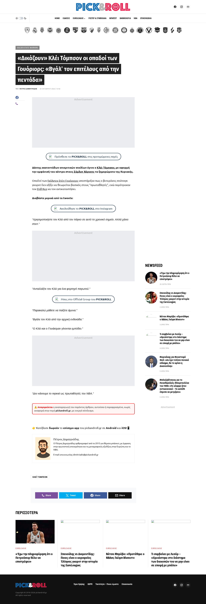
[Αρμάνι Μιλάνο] (124, 30)
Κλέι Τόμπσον (105, 167)
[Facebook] (175, 7)
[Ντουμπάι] (99, 30)
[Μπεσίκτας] (179, 30)
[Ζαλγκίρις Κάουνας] (75, 30)
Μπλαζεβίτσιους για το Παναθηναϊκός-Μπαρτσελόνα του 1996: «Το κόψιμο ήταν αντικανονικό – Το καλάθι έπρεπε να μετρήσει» (174, 385)
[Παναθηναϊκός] (58, 30)
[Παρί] (140, 30)
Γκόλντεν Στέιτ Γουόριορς (63, 180)
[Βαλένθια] (42, 30)
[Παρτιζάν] (132, 30)
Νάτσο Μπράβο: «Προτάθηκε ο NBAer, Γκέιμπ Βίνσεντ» (174, 318)
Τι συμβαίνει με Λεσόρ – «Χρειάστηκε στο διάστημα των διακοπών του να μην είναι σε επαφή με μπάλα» (175, 339)
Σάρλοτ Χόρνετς (84, 171)
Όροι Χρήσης (79, 584)
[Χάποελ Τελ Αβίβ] (67, 30)
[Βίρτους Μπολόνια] (149, 30)
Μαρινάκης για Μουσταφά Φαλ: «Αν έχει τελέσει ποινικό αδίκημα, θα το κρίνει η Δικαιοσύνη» (174, 361)
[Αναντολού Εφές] (165, 30)
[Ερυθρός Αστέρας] (92, 30)
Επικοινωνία (127, 584)
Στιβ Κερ (42, 188)
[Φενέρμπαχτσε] (50, 30)
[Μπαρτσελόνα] (84, 30)
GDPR (90, 584)
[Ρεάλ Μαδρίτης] (35, 30)
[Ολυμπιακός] (27, 30)
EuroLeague (21, 548)
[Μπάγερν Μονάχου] (115, 30)
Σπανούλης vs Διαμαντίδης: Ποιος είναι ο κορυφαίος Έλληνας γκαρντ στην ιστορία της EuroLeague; (174, 297)
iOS (124, 428)
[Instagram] (181, 7)
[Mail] (188, 7)
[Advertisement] (83, 122)
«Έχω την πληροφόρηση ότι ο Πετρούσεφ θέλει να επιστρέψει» (174, 276)
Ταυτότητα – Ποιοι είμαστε (107, 584)
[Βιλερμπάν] (172, 30)
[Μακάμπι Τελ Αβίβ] (107, 30)
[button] (21, 18)
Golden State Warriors (27, 48)
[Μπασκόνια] (157, 30)
